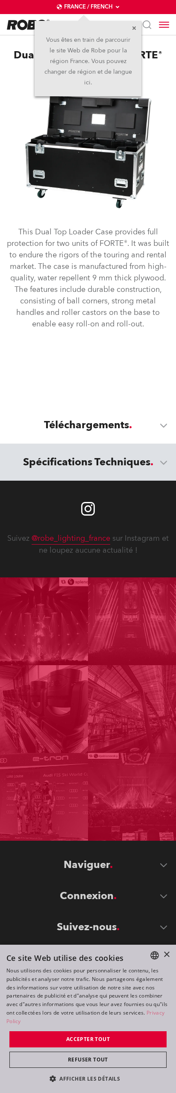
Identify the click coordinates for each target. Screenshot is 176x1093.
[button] (88, 1078)
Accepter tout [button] (88, 1039)
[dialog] (88, 1019)
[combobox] (154, 955)
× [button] (166, 955)
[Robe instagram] (88, 509)
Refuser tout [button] (88, 1059)
